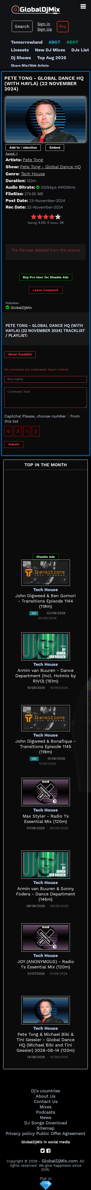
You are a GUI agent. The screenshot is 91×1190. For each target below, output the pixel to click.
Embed (55, 147)
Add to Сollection (23, 147)
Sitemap (45, 1128)
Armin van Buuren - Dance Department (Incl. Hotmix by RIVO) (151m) (45, 675)
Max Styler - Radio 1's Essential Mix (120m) (46, 818)
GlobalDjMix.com (60, 1160)
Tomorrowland (26, 42)
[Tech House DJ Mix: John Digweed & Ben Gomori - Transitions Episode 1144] (45, 572)
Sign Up (44, 29)
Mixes (45, 1106)
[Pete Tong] (46, 118)
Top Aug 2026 (51, 57)
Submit (13, 444)
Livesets (20, 49)
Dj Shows (21, 57)
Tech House (33, 173)
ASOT (72, 42)
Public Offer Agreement (60, 1133)
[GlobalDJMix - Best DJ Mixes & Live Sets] (30, 7)
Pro (62, 26)
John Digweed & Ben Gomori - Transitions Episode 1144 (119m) (45, 601)
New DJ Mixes (50, 49)
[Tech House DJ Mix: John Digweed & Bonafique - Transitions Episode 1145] (45, 717)
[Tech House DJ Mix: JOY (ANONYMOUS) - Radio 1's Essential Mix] (45, 937)
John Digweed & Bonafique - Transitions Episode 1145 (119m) (45, 746)
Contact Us (46, 1101)
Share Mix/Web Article (30, 65)
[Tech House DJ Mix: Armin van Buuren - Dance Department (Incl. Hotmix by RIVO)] (45, 646)
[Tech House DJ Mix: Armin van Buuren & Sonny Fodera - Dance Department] (45, 864)
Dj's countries (45, 1090)
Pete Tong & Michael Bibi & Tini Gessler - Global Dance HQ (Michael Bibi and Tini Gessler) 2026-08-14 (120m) (45, 1042)
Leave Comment (45, 290)
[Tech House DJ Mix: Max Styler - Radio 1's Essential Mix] (45, 791)
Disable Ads (45, 557)
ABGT (54, 42)
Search (22, 26)
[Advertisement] (46, 233)
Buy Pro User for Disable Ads (45, 277)
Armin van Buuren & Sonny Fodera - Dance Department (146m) (45, 894)
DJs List (80, 49)
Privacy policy (20, 1133)
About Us (45, 1096)
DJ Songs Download (45, 1122)
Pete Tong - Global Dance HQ (50, 166)
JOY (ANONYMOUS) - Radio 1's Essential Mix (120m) (45, 964)
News (45, 1117)
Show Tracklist (20, 354)
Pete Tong (33, 159)
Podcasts (45, 1112)
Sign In (43, 24)
